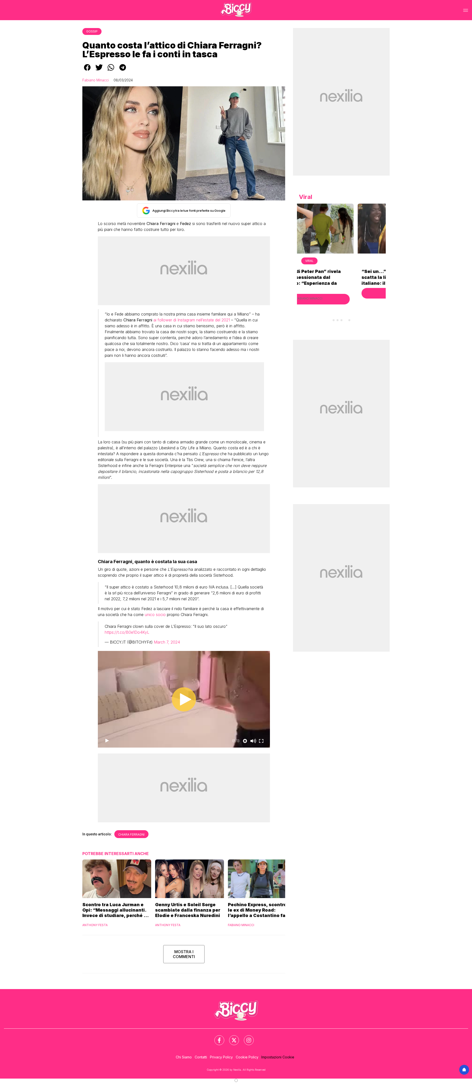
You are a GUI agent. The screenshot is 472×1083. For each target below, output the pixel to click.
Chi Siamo (184, 1057)
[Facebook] (216, 1037)
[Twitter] (231, 1037)
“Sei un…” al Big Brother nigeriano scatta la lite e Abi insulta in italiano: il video (341, 277)
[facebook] (87, 70)
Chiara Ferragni (131, 834)
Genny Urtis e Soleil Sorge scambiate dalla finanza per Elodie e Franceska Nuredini (187, 910)
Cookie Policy (247, 1057)
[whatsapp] (111, 70)
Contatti (201, 1057)
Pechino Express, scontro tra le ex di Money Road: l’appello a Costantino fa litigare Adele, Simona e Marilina (261, 910)
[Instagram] (246, 1037)
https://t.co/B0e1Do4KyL (127, 632)
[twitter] (99, 70)
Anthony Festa (95, 925)
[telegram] (123, 70)
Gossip (92, 31)
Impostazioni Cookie (277, 1057)
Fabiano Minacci (95, 80)
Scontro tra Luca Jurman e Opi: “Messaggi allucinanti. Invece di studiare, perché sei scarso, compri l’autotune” (116, 910)
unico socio (155, 614)
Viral (341, 261)
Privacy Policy (221, 1057)
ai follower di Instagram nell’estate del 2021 (191, 319)
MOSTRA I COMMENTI (184, 954)
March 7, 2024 (167, 642)
